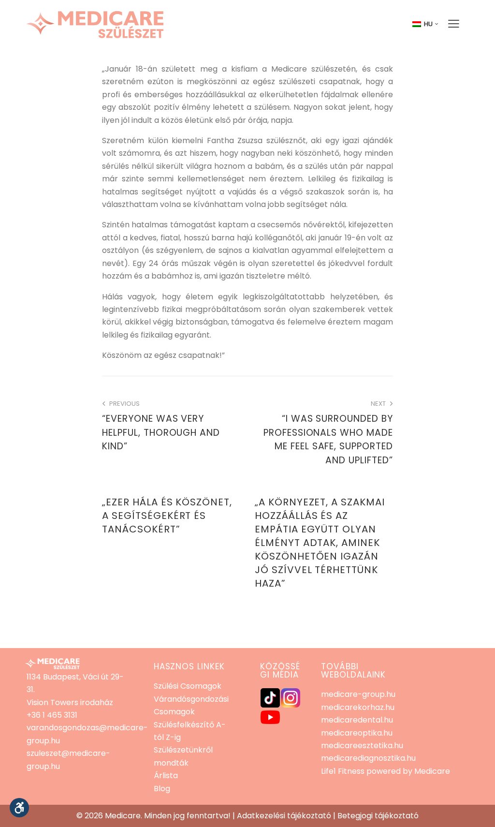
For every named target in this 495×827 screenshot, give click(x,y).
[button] (19, 807)
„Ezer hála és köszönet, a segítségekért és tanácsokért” (167, 515)
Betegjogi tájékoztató (378, 815)
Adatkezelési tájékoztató (284, 815)
